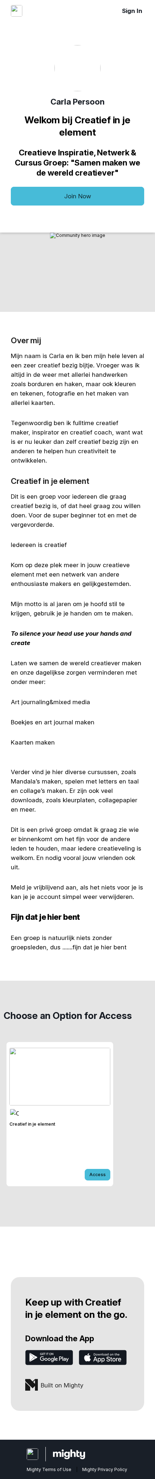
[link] (59, 1114)
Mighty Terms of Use (49, 1469)
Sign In (132, 10)
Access (97, 1174)
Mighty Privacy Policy (104, 1469)
